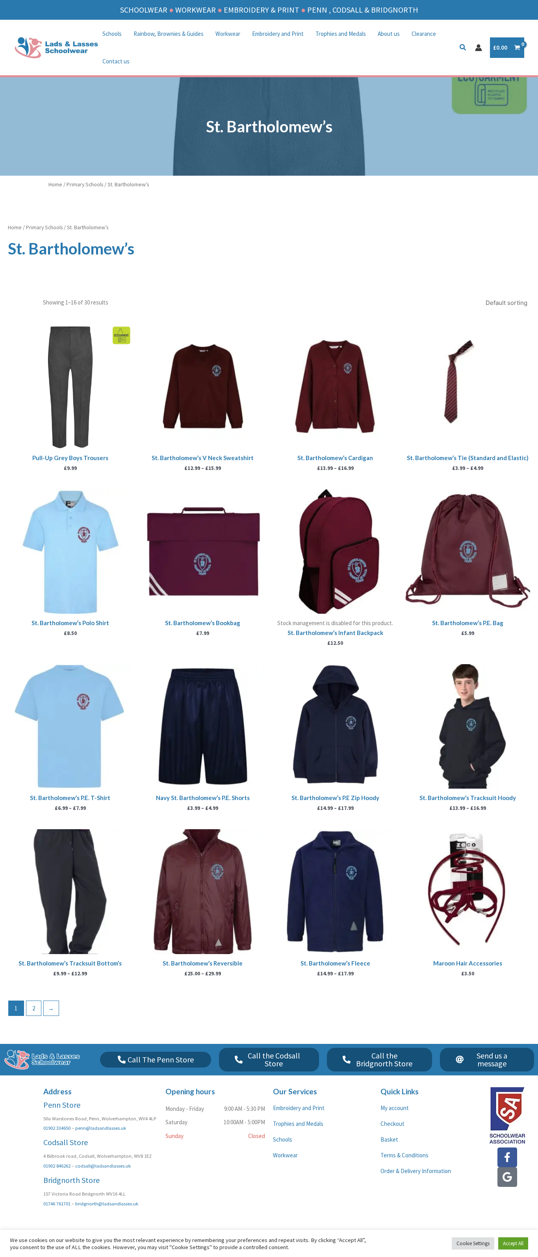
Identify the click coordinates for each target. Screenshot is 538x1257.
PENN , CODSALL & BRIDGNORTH (362, 10)
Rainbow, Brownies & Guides (169, 33)
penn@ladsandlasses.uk (100, 1128)
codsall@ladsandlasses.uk (103, 1165)
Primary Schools (85, 184)
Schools (112, 33)
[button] (463, 48)
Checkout (392, 1123)
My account (394, 1108)
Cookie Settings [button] (473, 1243)
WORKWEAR (195, 10)
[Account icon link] (478, 47)
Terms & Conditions (404, 1155)
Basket (389, 1139)
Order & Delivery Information (415, 1171)
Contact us (116, 61)
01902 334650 (56, 1128)
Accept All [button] (513, 1243)
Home (55, 184)
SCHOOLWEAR (143, 10)
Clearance (424, 33)
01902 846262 (56, 1165)
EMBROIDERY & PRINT (261, 10)
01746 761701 (56, 1203)
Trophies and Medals (340, 33)
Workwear (227, 33)
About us (389, 33)
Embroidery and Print (278, 33)
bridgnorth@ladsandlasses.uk (106, 1203)
